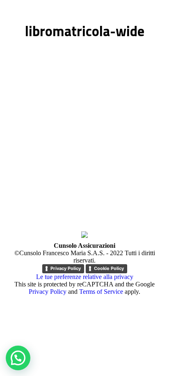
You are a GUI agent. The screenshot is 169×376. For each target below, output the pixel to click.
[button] (18, 358)
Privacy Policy (65, 268)
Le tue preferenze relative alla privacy (84, 276)
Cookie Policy (109, 268)
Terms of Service (101, 291)
